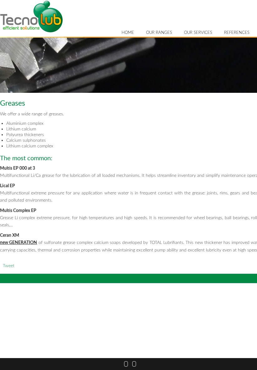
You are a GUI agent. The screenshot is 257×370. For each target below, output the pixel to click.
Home (128, 33)
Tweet (8, 265)
